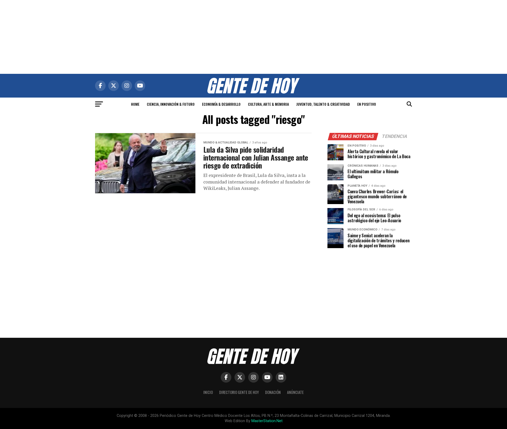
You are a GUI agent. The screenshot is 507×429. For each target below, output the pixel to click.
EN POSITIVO (366, 104)
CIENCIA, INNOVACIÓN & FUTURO (171, 104)
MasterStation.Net (267, 421)
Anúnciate (295, 392)
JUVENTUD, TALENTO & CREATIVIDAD (323, 104)
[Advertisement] (253, 37)
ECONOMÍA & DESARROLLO (221, 104)
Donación (273, 392)
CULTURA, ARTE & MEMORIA (268, 104)
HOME (135, 104)
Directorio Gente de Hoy (239, 392)
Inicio (208, 392)
